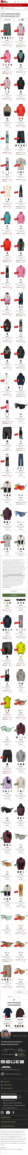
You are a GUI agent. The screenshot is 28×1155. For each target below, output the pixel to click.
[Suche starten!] (25, 8)
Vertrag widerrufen (7, 1126)
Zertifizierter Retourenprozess (13, 1074)
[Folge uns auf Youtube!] (9, 1113)
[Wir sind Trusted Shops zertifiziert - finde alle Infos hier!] (16, 1054)
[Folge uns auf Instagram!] (3, 1113)
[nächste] (24, 1016)
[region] (14, 577)
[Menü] (2, 8)
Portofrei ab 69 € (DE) (9, 1050)
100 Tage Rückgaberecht (22, 1050)
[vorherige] (3, 1016)
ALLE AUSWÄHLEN (14, 595)
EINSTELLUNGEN (14, 591)
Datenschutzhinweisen (6, 586)
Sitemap (20, 1149)
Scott (3, 11)
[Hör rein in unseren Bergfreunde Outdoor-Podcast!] (14, 1113)
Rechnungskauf (9, 1054)
